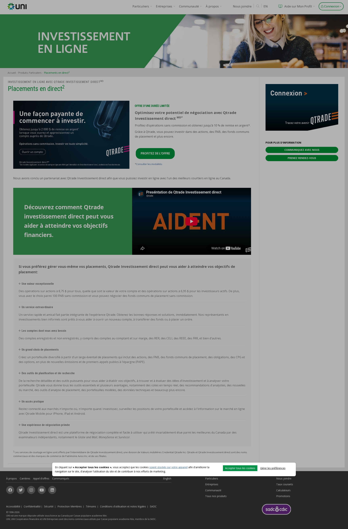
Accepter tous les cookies (240, 468)
